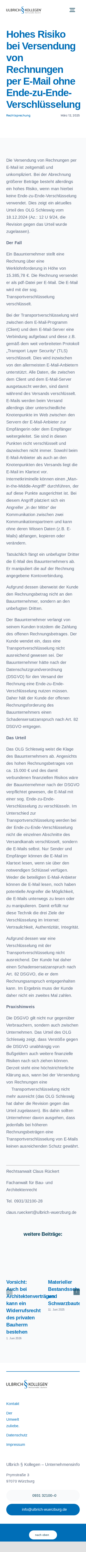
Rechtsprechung (18, 115)
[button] (9, 1292)
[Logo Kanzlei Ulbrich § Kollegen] (24, 8)
